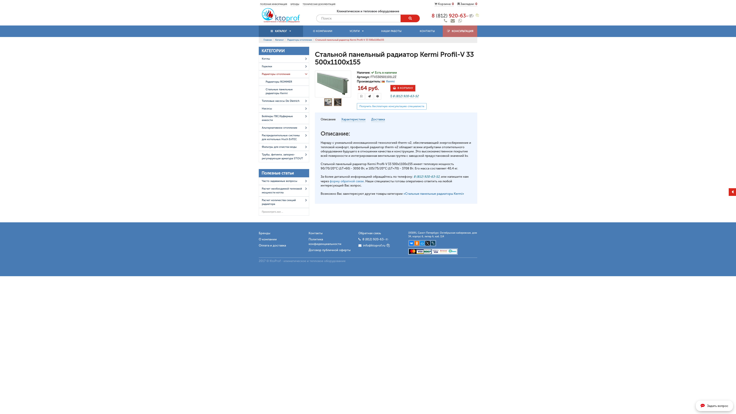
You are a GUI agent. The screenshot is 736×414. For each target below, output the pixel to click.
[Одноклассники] (417, 243)
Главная (268, 40)
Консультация (461, 31)
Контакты (427, 31)
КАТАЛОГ (281, 31)
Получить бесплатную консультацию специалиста (391, 106)
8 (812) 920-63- (373, 239)
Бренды (295, 4)
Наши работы (391, 31)
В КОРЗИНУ (404, 88)
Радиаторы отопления (299, 40)
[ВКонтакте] (411, 243)
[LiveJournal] (433, 243)
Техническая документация (319, 4)
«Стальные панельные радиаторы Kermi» (433, 194)
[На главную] (281, 15)
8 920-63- (450, 16)
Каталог (279, 40)
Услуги (356, 31)
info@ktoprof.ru (373, 245)
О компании (322, 31)
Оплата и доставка (272, 245)
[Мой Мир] (422, 243)
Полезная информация (273, 4)
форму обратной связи (347, 181)
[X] (427, 243)
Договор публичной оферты (330, 250)
